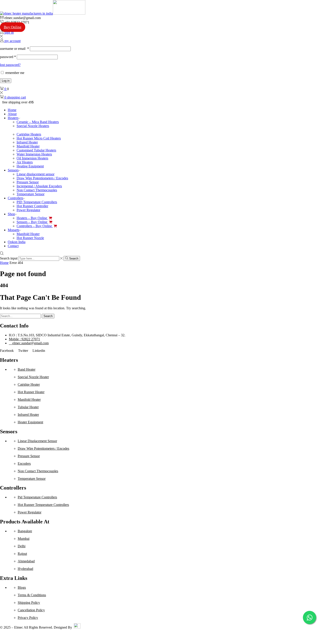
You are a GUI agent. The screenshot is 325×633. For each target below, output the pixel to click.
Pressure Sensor (28, 182)
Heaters (13, 118)
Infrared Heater (27, 142)
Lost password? (10, 65)
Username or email (14, 48)
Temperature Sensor (30, 194)
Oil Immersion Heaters (32, 158)
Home (12, 110)
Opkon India (16, 242)
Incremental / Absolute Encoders (39, 186)
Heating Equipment (30, 166)
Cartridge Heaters (29, 134)
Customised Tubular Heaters (36, 150)
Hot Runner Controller (32, 206)
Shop (11, 214)
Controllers (15, 198)
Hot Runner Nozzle (30, 238)
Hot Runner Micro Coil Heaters (39, 138)
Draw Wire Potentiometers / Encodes (42, 178)
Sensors (13, 170)
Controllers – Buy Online (35, 226)
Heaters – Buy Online (32, 218)
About (12, 114)
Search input (8, 258)
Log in (6, 80)
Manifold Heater (28, 146)
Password (8, 57)
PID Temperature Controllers (37, 202)
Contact (13, 246)
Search (48, 316)
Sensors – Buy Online (32, 222)
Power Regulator (28, 210)
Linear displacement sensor (35, 174)
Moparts (13, 230)
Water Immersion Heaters (34, 154)
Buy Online (12, 27)
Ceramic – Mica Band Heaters (38, 122)
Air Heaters (25, 162)
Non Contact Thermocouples (37, 190)
